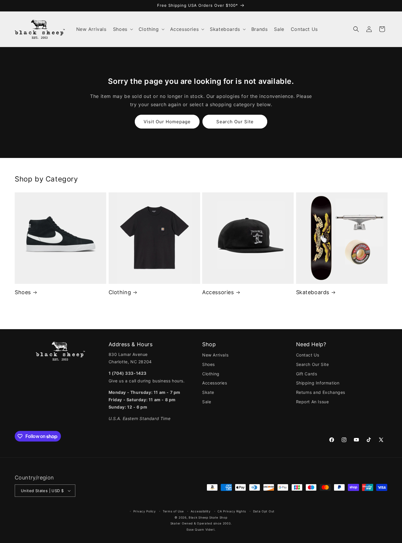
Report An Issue (312, 401)
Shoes (23, 292)
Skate (208, 392)
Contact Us (307, 354)
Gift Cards (306, 373)
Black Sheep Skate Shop (208, 517)
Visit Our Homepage (167, 121)
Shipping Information (318, 382)
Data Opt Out (264, 511)
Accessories (218, 292)
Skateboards (313, 292)
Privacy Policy (144, 511)
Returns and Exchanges (320, 392)
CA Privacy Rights (231, 511)
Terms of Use (173, 511)
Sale (206, 401)
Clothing (120, 292)
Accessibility (201, 511)
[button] (122, 29)
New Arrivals (215, 354)
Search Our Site (235, 121)
